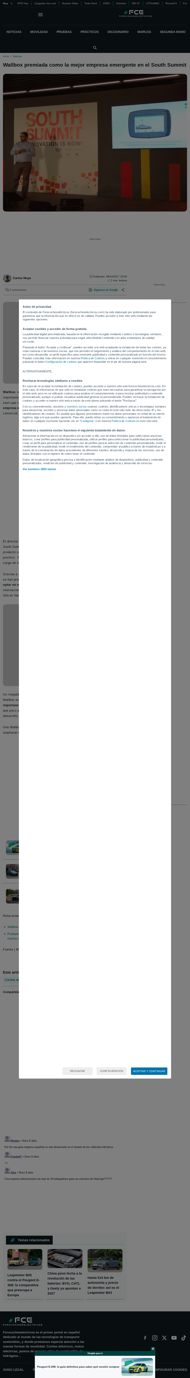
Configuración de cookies (61, 361)
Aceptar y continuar (149, 1071)
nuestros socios (77, 406)
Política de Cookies (93, 358)
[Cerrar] (153, 1349)
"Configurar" (87, 421)
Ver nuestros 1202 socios (39, 469)
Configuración (111, 1070)
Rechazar (77, 1070)
